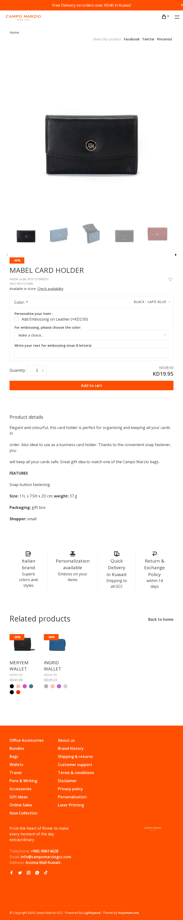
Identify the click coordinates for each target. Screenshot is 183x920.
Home (14, 32)
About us (66, 740)
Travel (15, 772)
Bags (14, 756)
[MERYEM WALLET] (23, 643)
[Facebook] (11, 873)
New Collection (23, 813)
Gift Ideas (19, 797)
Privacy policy (70, 788)
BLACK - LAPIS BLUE (12, 686)
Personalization (72, 797)
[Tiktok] (46, 873)
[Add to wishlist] (170, 279)
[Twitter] (20, 873)
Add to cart (91, 385)
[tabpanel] (91, 132)
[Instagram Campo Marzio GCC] (28, 873)
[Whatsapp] (37, 873)
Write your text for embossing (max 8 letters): (53, 345)
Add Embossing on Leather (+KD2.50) (55, 319)
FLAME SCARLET (18, 692)
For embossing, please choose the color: (48, 327)
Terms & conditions (76, 772)
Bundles (17, 748)
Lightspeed (92, 912)
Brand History (71, 748)
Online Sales (21, 805)
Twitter (148, 39)
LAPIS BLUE (65, 686)
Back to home (160, 619)
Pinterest (164, 39)
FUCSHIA (59, 686)
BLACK (12, 692)
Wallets (16, 764)
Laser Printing (71, 805)
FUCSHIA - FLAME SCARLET (24, 686)
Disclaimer (67, 780)
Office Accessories (27, 740)
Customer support (75, 764)
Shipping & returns (75, 756)
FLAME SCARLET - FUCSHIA (18, 686)
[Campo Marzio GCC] (153, 829)
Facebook (132, 39)
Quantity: (18, 370)
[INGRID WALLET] (57, 643)
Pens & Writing (23, 780)
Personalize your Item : (34, 313)
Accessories (20, 788)
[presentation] (26, 233)
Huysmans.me (128, 912)
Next (175, 254)
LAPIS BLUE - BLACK (31, 686)
